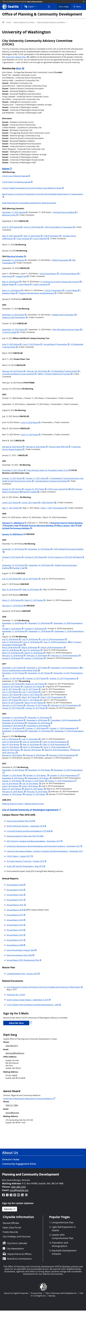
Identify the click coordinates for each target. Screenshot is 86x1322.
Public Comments (40, 284)
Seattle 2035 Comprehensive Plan (63, 1236)
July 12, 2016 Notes (30, 739)
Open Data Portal (12, 1227)
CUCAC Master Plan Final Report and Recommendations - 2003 (33, 1004)
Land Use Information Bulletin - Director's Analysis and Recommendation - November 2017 (45, 851)
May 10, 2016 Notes (31, 744)
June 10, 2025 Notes (32, 227)
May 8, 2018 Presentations (52, 647)
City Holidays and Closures (16, 1236)
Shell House (7, 276)
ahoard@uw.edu (12, 1112)
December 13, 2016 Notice (13, 717)
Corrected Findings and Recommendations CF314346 (29, 831)
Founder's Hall (12, 525)
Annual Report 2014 (15, 930)
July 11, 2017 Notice (10, 692)
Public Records (10, 1232)
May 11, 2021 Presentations (53, 508)
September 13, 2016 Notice (13, 731)
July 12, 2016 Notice (10, 739)
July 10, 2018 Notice (10, 639)
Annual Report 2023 (15, 890)
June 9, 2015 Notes (30, 786)
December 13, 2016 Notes (38, 717)
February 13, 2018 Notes (37, 655)
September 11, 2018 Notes (40, 631)
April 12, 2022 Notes (29, 434)
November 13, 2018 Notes (39, 623)
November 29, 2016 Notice (13, 723)
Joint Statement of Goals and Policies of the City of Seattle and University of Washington (44, 987)
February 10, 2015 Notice (13, 791)
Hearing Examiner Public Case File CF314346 (25, 836)
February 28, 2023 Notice (12, 371)
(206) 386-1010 (18, 1186)
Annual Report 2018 (15, 910)
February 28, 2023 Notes (37, 371)
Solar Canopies (23, 238)
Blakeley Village (8, 293)
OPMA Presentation (60, 260)
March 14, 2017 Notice (11, 702)
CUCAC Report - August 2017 (19, 856)
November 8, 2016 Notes (37, 725)
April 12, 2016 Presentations (56, 747)
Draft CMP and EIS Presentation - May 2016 (25, 866)
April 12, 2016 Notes (31, 747)
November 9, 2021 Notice (12, 470)
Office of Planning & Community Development (42, 14)
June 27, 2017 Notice (10, 694)
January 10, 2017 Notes (35, 708)
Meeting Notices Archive (12, 803)
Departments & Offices (19, 1253)
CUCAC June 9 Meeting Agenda (15, 176)
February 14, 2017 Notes (37, 705)
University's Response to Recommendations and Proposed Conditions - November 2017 (43, 846)
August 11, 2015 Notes (35, 780)
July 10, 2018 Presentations (53, 639)
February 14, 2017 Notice (12, 705)
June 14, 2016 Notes (31, 741)
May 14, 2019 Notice (10, 589)
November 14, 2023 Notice (13, 314)
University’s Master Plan (15, 57)
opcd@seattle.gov (19, 1190)
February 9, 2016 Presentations (62, 755)
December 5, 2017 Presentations (65, 667)
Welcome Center (9, 215)
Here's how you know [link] (34, 1)
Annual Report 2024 (15, 884)
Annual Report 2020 (15, 905)
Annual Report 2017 (15, 915)
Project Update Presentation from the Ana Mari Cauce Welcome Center (32, 188)
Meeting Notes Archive (34, 803)
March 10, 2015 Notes (34, 789)
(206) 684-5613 (11, 1046)
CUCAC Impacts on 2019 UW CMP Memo (65, 557)
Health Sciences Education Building (38, 525)
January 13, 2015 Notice (12, 794)
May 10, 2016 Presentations (55, 744)
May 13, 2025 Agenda (11, 236)
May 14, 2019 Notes (31, 589)
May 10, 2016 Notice (10, 744)
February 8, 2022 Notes (35, 446)
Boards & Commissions (19, 1258)
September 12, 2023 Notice (13, 329)
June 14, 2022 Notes (29, 422)
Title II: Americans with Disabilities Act (61, 1293)
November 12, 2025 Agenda (13, 212)
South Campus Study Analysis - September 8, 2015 (28, 999)
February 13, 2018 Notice (12, 655)
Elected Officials (11, 1223)
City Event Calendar (17, 1243)
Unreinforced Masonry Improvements (18, 374)
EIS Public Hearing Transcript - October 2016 (25, 861)
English (31, 6)
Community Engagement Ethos (19, 1163)
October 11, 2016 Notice (12, 728)
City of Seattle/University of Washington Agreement (30, 809)
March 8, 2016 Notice (11, 750)
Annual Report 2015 (15, 925)
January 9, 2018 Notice (11, 658)
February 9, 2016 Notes (36, 755)
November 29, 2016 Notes (39, 723)
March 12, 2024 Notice (11, 290)
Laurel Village (23, 284)
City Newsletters (15, 1248)
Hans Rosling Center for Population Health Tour (47, 470)
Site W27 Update (30, 492)
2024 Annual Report (68, 273)
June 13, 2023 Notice (10, 344)
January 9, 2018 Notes (34, 658)
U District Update (9, 332)
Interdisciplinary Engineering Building (51, 481)
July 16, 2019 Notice (10, 578)
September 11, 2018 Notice (13, 631)
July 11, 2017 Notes (30, 692)
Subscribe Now (16, 1023)
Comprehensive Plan (63, 1222)
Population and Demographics (60, 1244)
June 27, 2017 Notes (31, 694)
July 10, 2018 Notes (30, 639)
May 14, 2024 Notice (10, 281)
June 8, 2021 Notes (30, 502)
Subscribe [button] (8, 1209)
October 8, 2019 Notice (11, 557)
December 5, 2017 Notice (12, 667)
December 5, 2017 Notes (37, 667)
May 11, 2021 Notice (10, 508)
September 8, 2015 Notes (38, 778)
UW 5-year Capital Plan (58, 489)
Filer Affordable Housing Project (66, 329)
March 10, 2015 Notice (11, 789)
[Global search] (50, 6)
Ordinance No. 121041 (16, 994)
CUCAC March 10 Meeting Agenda (16, 182)
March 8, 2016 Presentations (57, 750)
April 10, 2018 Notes (31, 650)
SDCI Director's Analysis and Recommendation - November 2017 (33, 841)
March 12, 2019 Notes (34, 600)
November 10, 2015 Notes (39, 770)
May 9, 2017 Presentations (52, 697)
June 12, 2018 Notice (10, 642)
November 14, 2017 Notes (39, 673)
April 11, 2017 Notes (31, 700)
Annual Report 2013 (15, 935)
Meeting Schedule (15, 256)
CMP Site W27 (48, 502)
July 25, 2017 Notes (30, 689)
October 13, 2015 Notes (36, 775)
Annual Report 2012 (15, 940)
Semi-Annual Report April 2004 (19, 955)
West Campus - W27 (66, 525)
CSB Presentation (51, 236)
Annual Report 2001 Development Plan (23, 960)
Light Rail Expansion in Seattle (64, 1228)
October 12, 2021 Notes (36, 478)
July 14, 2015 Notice (10, 783)
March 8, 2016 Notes (32, 750)
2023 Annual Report (48, 273)
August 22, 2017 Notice (12, 684)
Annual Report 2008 (15, 945)
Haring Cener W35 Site (58, 446)
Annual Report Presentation (55, 344)
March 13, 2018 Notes (34, 653)
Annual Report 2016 (15, 920)
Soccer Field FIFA (40, 238)
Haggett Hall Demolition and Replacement (36, 293)
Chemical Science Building (63, 212)
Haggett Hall (21, 276)
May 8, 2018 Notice (10, 647)
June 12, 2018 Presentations (56, 642)
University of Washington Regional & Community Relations (28, 1098)
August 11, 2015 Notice (12, 780)
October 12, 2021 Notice (12, 478)
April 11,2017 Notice (10, 700)
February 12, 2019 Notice (12, 605)
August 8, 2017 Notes (33, 686)
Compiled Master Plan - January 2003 (22, 973)
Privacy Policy (36, 1293)
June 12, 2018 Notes (31, 642)
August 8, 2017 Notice (11, 686)
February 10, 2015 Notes (37, 791)
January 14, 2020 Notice (12, 534)
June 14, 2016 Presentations (55, 741)
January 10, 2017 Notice (12, 708)
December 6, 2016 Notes (37, 720)
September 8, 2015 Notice (13, 778)
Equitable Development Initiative (64, 1252)
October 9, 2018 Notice (11, 628)
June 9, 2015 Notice (10, 786)
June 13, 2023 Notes (31, 344)
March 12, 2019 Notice (11, 600)
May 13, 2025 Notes (32, 236)
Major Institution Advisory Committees (51, 22)
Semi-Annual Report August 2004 (20, 950)
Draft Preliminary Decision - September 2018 (25, 826)
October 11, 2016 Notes (36, 728)
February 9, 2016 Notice (12, 755)
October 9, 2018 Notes (34, 628)
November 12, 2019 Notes (39, 549)
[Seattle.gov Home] (3, 22)
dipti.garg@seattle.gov (14, 1053)
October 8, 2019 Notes (34, 557)
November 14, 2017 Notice (13, 673)
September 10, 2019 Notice (13, 565)
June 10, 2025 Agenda (11, 227)
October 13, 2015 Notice (12, 775)
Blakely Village (8, 284)
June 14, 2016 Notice (10, 741)
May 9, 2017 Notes (29, 697)
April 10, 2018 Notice (10, 650)
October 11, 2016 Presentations (63, 728)
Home (8, 22)
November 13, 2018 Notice (13, 623)
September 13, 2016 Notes (40, 731)
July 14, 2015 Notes (30, 783)
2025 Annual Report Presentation (59, 227)
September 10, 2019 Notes (40, 565)
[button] (83, 1)
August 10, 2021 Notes (34, 489)
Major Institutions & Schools (24, 22)
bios (19, 68)
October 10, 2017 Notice (12, 678)
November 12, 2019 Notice (13, 549)
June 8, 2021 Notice (10, 502)
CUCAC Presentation (53, 290)
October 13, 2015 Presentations (63, 775)
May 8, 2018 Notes (29, 647)
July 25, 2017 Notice (10, 689)
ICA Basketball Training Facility (64, 371)
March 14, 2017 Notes (34, 702)
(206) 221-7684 (11, 1105)
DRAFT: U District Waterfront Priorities (54, 374)
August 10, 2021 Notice (12, 489)
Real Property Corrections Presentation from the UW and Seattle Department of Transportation (42, 194)
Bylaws (6, 168)
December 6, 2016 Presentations (65, 720)
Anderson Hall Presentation (13, 317)
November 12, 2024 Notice (13, 260)
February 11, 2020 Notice (13, 523)
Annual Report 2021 (15, 900)
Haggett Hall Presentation (63, 314)
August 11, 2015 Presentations (61, 780)
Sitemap (51, 1296)
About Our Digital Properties (16, 1293)
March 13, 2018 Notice (11, 653)
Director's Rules (10, 1159)
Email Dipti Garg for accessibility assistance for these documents (29, 203)
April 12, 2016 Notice (11, 747)
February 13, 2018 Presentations (65, 655)
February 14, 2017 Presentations (65, 705)
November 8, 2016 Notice (12, 725)
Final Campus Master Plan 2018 (20, 821)
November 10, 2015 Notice (13, 770)
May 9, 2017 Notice (10, 697)
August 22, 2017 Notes (34, 684)
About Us (10, 1152)
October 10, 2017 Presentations (63, 678)
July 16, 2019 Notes (30, 578)
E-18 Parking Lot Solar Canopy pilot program (60, 281)
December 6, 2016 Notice (12, 720)
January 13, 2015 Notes (36, 794)
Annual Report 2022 (15, 895)
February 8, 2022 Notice (12, 446)
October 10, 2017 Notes (36, 678)
